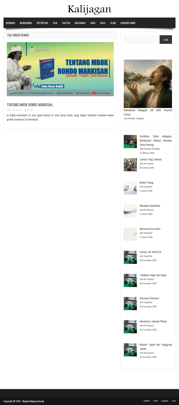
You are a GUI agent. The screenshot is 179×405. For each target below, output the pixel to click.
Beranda (10, 23)
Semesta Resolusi (149, 298)
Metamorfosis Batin (150, 229)
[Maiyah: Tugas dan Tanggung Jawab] (130, 350)
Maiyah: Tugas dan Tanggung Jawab (156, 347)
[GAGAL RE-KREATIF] (130, 258)
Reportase (42, 23)
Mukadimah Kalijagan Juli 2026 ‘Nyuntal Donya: (148, 112)
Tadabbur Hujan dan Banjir (153, 275)
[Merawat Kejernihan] (130, 211)
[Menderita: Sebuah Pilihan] (130, 327)
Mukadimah (26, 23)
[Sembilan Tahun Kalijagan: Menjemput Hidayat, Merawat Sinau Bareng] (130, 142)
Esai (55, 23)
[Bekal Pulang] (130, 188)
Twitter (155, 401)
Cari (166, 40)
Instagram (164, 401)
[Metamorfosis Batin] (130, 235)
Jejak (113, 23)
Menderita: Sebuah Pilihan (153, 321)
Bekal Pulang (146, 182)
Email (174, 401)
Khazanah (80, 23)
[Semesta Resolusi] (130, 304)
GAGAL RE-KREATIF (151, 252)
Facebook (147, 401)
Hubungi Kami (127, 23)
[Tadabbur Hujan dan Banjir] (130, 281)
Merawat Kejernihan (150, 206)
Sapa (92, 23)
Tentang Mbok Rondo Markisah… (30, 104)
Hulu (102, 23)
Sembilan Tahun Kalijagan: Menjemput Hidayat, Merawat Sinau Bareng (156, 140)
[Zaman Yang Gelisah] (130, 165)
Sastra (66, 23)
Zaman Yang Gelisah (151, 159)
